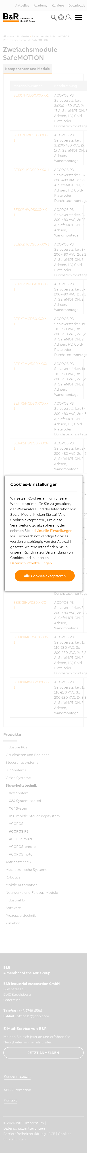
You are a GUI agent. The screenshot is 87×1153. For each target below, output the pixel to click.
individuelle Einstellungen (51, 530)
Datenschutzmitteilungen (31, 563)
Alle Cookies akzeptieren (45, 576)
